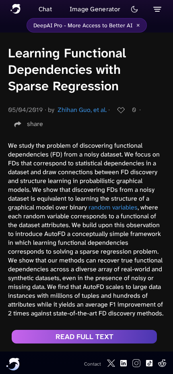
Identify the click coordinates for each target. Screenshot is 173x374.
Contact (92, 364)
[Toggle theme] (134, 9)
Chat (45, 9)
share (35, 124)
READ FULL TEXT (84, 336)
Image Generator (95, 9)
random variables (113, 207)
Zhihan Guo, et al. (82, 110)
